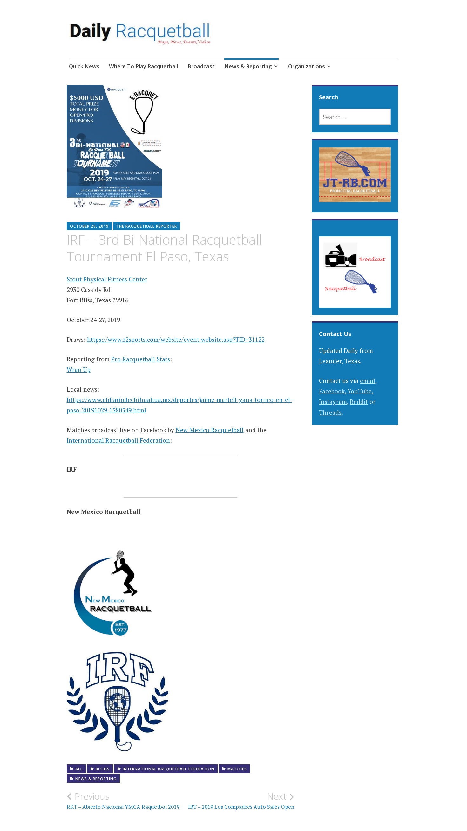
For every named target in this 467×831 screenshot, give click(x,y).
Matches (237, 769)
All (79, 769)
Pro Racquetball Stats (140, 359)
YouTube (360, 391)
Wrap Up (79, 369)
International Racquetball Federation (118, 440)
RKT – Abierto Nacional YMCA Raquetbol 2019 (123, 800)
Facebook (332, 391)
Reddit (359, 402)
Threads (330, 412)
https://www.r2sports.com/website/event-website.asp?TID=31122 (176, 339)
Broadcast (201, 66)
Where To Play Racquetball (143, 66)
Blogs (103, 769)
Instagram (333, 402)
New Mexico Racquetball (210, 430)
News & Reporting (248, 66)
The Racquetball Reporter (146, 226)
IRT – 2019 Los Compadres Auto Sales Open (241, 800)
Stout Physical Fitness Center (107, 279)
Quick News (84, 66)
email (367, 381)
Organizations (306, 66)
